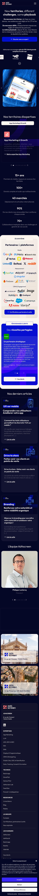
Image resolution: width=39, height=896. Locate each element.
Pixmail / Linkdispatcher (11, 792)
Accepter (19, 880)
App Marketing (8, 735)
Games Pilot (7, 781)
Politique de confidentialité (24, 894)
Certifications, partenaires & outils (14, 822)
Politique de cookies (12, 894)
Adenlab (6, 849)
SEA (4, 746)
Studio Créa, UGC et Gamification (14, 760)
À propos (6, 818)
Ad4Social (6, 838)
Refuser (19, 885)
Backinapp (6, 773)
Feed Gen (6, 788)
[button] (36, 861)
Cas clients (6, 855)
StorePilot (6, 777)
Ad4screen (6, 835)
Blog (4, 805)
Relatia (5, 846)
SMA (4, 749)
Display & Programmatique (12, 753)
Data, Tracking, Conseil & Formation (14, 764)
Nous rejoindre (8, 825)
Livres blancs (7, 801)
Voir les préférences (19, 890)
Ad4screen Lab (8, 784)
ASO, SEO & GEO (8, 742)
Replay (5, 809)
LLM (4, 738)
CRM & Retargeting (9, 757)
